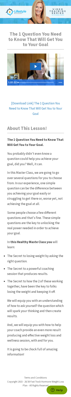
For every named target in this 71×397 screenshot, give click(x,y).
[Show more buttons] (60, 82)
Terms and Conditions (35, 377)
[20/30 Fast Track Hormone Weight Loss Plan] (35, 12)
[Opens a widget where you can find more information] (56, 390)
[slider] (36, 82)
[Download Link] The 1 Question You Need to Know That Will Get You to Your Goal (35, 108)
